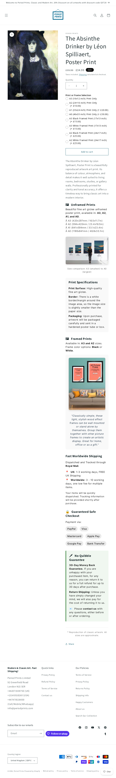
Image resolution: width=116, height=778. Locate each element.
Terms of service (77, 771)
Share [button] (71, 644)
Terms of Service (49, 688)
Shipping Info (82, 695)
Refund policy (48, 771)
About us (80, 709)
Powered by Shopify (32, 771)
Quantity (69, 80)
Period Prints (19, 771)
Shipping (83, 74)
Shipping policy (93, 771)
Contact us (47, 695)
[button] (6, 15)
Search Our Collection (86, 715)
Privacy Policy (48, 675)
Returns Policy (83, 688)
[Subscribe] (40, 733)
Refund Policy (48, 681)
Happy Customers (84, 702)
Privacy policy (62, 771)
